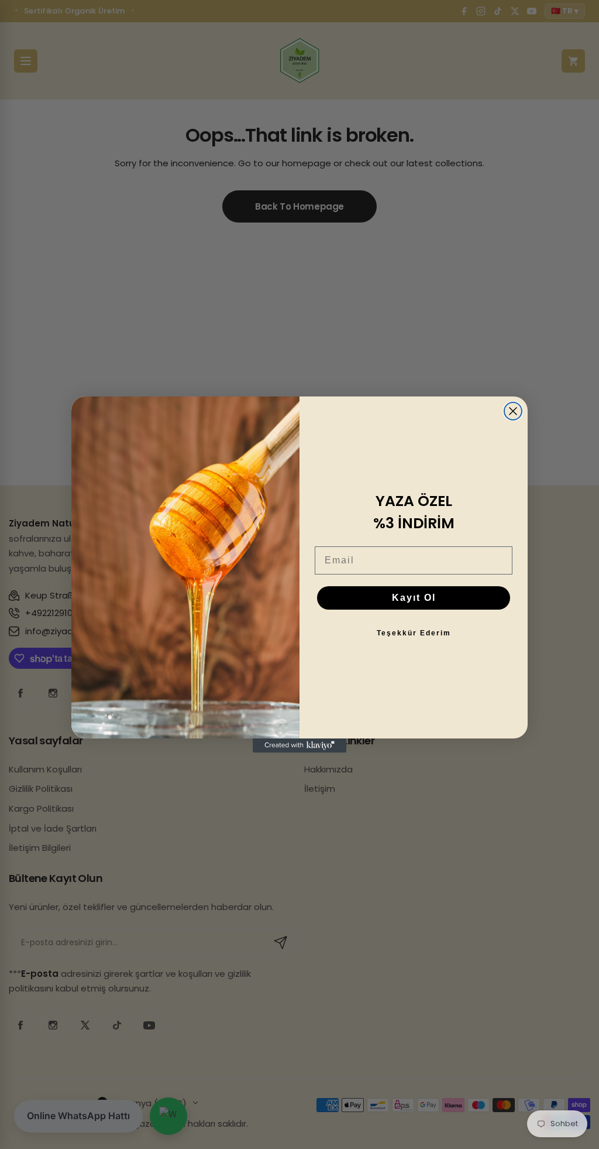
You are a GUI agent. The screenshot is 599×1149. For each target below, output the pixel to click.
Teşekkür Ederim (414, 633)
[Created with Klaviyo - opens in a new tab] (299, 745)
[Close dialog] (513, 411)
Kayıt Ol (414, 598)
